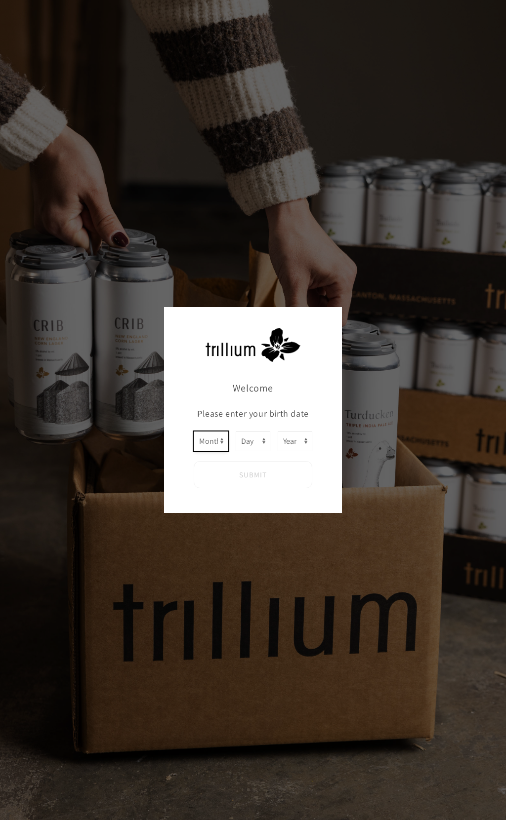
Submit (253, 474)
